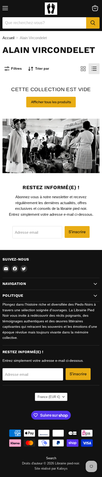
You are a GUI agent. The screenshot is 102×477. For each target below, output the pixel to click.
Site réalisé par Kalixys (51, 468)
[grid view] (83, 68)
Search (51, 458)
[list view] (94, 68)
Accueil (8, 38)
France (49, 397)
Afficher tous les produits (51, 102)
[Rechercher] (93, 23)
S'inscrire (77, 232)
